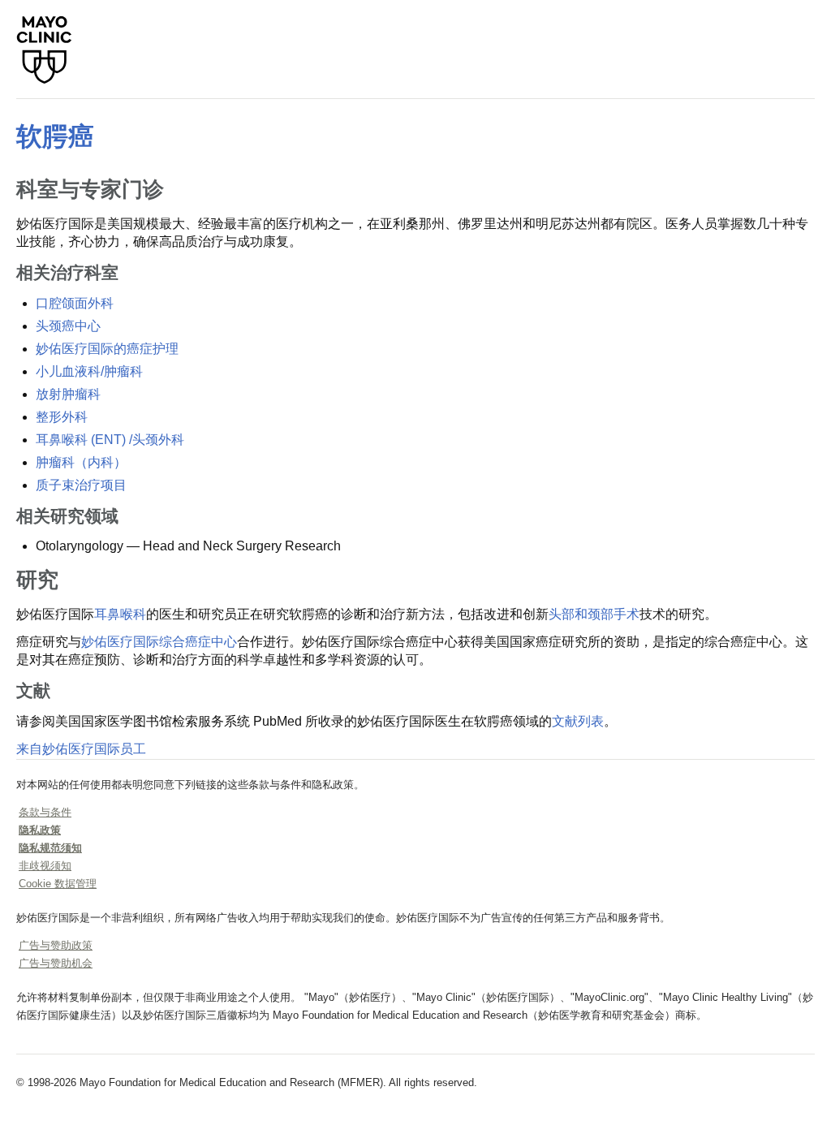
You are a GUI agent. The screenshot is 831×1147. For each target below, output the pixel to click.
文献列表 (578, 721)
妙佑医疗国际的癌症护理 (107, 349)
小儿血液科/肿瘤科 (89, 371)
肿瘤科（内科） (81, 462)
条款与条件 (45, 812)
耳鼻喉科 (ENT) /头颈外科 (110, 439)
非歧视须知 (45, 866)
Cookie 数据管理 (58, 883)
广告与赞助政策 (56, 945)
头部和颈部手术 (594, 614)
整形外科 (62, 417)
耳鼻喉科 (120, 614)
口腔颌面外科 (75, 303)
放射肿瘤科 (68, 394)
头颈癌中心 (68, 326)
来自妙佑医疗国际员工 (81, 749)
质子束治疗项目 (81, 485)
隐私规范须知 (50, 848)
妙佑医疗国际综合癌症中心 (159, 642)
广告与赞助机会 (56, 963)
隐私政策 (40, 830)
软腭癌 (55, 136)
